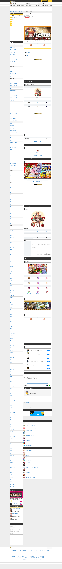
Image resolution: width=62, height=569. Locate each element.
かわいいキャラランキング (13, 165)
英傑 (10, 218)
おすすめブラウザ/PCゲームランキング (16, 521)
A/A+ (11, 177)
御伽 (10, 208)
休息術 (11, 285)
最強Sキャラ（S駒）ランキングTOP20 (17, 21)
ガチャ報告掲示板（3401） (13, 132)
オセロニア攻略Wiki (27, 402)
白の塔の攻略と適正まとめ (13, 52)
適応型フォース (12, 357)
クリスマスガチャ (45, 234)
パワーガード (12, 383)
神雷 (10, 331)
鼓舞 (10, 312)
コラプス (11, 314)
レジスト (11, 482)
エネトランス (12, 247)
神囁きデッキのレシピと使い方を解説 (16, 23)
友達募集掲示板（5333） (13, 130)
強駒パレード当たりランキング (14, 57)
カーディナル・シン (12, 264)
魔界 (10, 201)
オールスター (14, 5)
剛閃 (10, 302)
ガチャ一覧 (33, 5)
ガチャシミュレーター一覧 (13, 59)
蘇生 (10, 340)
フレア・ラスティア (12, 400)
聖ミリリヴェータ (38, 284)
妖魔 (10, 223)
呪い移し (11, 376)
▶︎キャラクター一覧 (12, 172)
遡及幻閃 (11, 338)
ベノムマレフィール (12, 412)
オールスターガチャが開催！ (29, 21)
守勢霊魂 (11, 326)
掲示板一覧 (11, 123)
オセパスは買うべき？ (13, 118)
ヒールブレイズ (12, 388)
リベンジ (11, 474)
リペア (11, 470)
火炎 (10, 273)
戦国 (10, 206)
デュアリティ (12, 364)
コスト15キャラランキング (13, 147)
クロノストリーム (12, 290)
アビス (11, 232)
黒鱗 (10, 311)
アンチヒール (12, 237)
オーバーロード (12, 259)
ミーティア (11, 448)
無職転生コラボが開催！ (29, 20)
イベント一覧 (39, 5)
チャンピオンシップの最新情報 (14, 85)
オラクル (11, 261)
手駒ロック (11, 359)
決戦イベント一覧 (12, 61)
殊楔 (10, 324)
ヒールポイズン (12, 390)
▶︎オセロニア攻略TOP (13, 44)
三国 (10, 209)
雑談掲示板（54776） (13, 125)
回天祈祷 (11, 266)
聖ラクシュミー (29, 289)
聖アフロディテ (38, 279)
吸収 (10, 283)
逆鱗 (10, 292)
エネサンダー (12, 245)
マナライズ (11, 443)
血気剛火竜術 (12, 295)
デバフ (11, 362)
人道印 (46, 231)
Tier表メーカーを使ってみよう (29, 23)
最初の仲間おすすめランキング (14, 163)
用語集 (11, 88)
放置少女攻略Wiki (42, 556)
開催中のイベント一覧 (13, 73)
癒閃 (10, 457)
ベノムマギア (12, 410)
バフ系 (11, 381)
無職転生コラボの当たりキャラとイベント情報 (17, 19)
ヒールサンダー (12, 386)
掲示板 (19, 15)
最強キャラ (30, 5)
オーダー (11, 257)
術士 (10, 204)
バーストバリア (12, 378)
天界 (10, 199)
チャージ (11, 350)
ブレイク (11, 402)
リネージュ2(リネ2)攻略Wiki (43, 559)
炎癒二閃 (11, 256)
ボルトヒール (12, 424)
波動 (10, 379)
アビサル (11, 230)
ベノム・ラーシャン (12, 414)
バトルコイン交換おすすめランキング (15, 168)
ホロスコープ (12, 429)
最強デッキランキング (15, 17)
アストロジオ (12, 228)
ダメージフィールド (12, 343)
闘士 (10, 192)
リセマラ (43, 5)
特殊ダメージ (12, 369)
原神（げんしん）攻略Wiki (21, 556)
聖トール (29, 279)
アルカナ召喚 (12, 233)
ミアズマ (11, 446)
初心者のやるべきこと (13, 90)
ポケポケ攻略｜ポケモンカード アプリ (44, 552)
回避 (10, 268)
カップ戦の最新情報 (12, 81)
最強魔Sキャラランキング (13, 144)
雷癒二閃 (11, 462)
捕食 (10, 422)
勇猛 (10, 221)
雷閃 (10, 460)
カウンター (11, 271)
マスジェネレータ (12, 438)
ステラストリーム (12, 333)
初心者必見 (46, 5)
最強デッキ (18, 5)
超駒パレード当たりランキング (14, 56)
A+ (37, 231)
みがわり (11, 450)
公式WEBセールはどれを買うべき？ (14, 116)
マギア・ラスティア (12, 436)
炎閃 (10, 254)
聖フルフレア (46, 279)
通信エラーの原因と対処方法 (13, 93)
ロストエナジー (12, 484)
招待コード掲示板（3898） (13, 133)
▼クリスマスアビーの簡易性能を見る (37, 110)
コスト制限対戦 (22, 5)
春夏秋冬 (11, 328)
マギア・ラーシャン (12, 434)
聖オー (46, 289)
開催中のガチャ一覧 (12, 71)
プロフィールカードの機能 (13, 95)
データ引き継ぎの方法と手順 (13, 92)
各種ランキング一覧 (12, 137)
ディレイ (11, 347)
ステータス (27, 55)
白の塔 (36, 5)
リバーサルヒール (12, 469)
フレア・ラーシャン (12, 398)
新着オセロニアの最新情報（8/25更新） (30, 19)
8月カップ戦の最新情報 (29, 22)
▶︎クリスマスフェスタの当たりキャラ (37, 274)
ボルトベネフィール (12, 426)
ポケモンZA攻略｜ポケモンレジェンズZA (22, 550)
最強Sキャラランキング (13, 47)
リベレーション (12, 472)
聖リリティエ (37, 293)
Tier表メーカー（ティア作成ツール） (15, 64)
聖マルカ (29, 284)
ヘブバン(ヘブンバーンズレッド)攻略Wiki (22, 557)
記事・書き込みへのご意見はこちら (38, 400)
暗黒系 (11, 235)
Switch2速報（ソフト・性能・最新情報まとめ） (45, 550)
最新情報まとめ (12, 68)
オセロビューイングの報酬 (13, 97)
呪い (10, 374)
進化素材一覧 (12, 100)
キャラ (26, 404)
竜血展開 (11, 477)
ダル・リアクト (12, 345)
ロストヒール (12, 486)
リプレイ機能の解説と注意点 (13, 120)
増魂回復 (11, 336)
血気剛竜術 (11, 297)
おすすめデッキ (28, 52)
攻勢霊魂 (11, 300)
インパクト (11, 242)
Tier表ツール (50, 5)
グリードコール (12, 288)
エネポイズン (12, 249)
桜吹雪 (11, 321)
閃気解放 (11, 335)
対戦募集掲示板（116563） (13, 128)
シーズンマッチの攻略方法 (13, 80)
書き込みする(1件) (38, 382)
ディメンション (12, 355)
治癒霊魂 (11, 352)
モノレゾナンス (12, 455)
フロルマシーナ (12, 403)
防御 (10, 419)
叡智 (10, 216)
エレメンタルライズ (12, 252)
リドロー (11, 465)
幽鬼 (10, 213)
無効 (10, 453)
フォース (11, 393)
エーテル (11, 244)
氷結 (10, 391)
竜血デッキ (37, 152)
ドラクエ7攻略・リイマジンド (21, 552)
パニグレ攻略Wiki (42, 557)
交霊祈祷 (11, 307)
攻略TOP (11, 5)
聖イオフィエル (29, 293)
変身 (10, 417)
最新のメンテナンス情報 (13, 76)
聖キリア (47, 293)
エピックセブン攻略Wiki (31, 556)
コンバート (11, 316)
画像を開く (26, 379)
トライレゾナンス (12, 371)
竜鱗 (10, 479)
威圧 (10, 240)
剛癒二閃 (11, 304)
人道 (10, 211)
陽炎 (10, 276)
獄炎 (10, 309)
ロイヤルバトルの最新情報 (13, 83)
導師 (10, 194)
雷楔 (10, 458)
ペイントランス (12, 407)
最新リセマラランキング (13, 54)
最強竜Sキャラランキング (13, 145)
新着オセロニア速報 (12, 69)
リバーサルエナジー (12, 467)
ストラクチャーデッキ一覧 (13, 113)
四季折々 (11, 323)
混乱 (10, 319)
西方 (10, 220)
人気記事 (13, 15)
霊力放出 (11, 481)
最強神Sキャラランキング (13, 142)
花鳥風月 (11, 278)
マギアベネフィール (12, 431)
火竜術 (11, 280)
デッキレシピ (26, 5)
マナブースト (12, 441)
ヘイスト (11, 405)
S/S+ (11, 175)
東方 (10, 197)
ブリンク (11, 395)
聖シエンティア (38, 289)
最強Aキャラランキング (13, 149)
